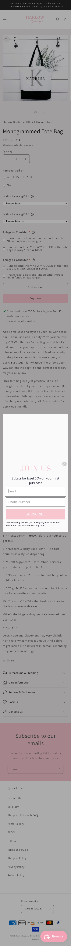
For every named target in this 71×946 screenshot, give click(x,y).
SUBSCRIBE (35, 514)
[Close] (64, 464)
